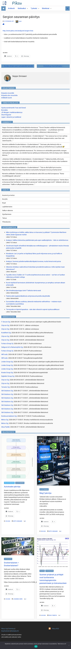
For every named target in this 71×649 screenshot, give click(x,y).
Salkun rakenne (7, 210)
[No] (69, 645)
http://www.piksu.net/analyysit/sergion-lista (18, 31)
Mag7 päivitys (45, 493)
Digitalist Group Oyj (7, 376)
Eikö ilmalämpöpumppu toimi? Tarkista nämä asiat (23, 290)
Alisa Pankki (5, 427)
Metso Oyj (4, 420)
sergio (20, 21)
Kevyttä (4, 199)
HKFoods (4, 354)
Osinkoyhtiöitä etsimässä (29, 127)
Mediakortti (15, 631)
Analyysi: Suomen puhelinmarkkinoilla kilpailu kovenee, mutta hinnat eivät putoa (33, 261)
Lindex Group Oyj (7, 362)
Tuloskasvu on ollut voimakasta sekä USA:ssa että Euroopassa (37, 174)
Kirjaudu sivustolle (7, 93)
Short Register (6, 115)
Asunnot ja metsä (8, 195)
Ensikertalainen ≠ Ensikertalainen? (32, 136)
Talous (4, 218)
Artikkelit (11, 8)
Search (67, 8)
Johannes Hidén (17, 599)
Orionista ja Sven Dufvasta (52, 66)
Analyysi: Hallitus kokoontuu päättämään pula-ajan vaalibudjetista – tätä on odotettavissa (37, 240)
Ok (36, 646)
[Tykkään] (3, 24)
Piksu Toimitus (53, 615)
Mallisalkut (22, 8)
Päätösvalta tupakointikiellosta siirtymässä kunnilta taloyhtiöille (28, 296)
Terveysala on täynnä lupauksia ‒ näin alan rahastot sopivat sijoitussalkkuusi (32, 309)
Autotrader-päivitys (12, 486)
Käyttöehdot (5, 631)
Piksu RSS (55, 629)
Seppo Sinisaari (17, 521)
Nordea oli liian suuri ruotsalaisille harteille (18, 66)
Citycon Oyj (5, 325)
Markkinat (45, 8)
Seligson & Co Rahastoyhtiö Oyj (12, 347)
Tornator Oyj (5, 387)
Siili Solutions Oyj (7, 391)
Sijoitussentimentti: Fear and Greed (13, 108)
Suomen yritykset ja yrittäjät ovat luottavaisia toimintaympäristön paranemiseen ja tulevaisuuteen (53, 579)
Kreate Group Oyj (7, 372)
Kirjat (4, 203)
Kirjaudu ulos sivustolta (9, 95)
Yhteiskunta (6, 222)
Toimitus (11, 629)
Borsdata (4, 110)
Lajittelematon (7, 207)
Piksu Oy (4, 629)
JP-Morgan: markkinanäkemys (11, 112)
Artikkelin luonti (6, 98)
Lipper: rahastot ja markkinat (11, 117)
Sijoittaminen (6, 214)
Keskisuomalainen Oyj (9, 416)
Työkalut (34, 8)
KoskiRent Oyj (6, 333)
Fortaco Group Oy (7, 343)
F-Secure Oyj (5, 322)
